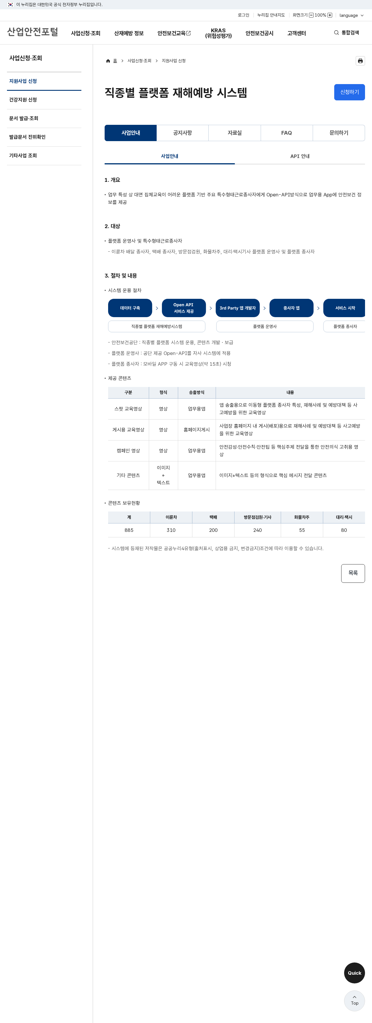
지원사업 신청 (23, 84)
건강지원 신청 (23, 100)
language (351, 15)
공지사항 (182, 132)
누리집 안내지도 (271, 15)
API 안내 (300, 156)
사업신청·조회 (85, 37)
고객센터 (296, 37)
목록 (353, 573)
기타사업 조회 (23, 156)
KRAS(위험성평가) (218, 36)
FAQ (286, 132)
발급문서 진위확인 (27, 137)
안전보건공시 (259, 33)
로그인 (243, 15)
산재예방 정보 (129, 37)
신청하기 (349, 92)
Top (355, 1003)
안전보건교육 (171, 33)
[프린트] (360, 60)
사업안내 (169, 156)
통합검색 (350, 32)
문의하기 (339, 132)
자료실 (235, 132)
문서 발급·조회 (23, 118)
